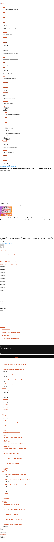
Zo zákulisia (5, 150)
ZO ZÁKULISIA (4, 140)
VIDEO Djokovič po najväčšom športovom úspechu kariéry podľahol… (17, 484)
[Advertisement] (27, 228)
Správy (3, 56)
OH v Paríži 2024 (2, 243)
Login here (10, 540)
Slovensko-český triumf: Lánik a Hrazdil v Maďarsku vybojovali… (11, 53)
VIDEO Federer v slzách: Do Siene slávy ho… (8, 152)
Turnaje (3, 111)
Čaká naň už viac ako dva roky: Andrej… (8, 48)
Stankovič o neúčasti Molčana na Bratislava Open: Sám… (13, 369)
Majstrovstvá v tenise (6, 139)
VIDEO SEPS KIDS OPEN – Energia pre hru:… (8, 103)
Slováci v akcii (4, 31)
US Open (4, 109)
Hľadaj (9, 165)
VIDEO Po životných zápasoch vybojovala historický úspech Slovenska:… (18, 479)
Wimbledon (5, 110)
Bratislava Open (6, 136)
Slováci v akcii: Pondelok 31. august (7, 34)
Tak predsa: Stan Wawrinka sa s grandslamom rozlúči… (9, 78)
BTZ (4, 137)
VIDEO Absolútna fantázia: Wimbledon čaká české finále (12, 114)
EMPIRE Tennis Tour (6, 138)
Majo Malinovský (3, 250)
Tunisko (11, 243)
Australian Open (6, 107)
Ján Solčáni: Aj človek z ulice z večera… (10, 374)
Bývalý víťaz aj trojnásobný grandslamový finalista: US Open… (10, 59)
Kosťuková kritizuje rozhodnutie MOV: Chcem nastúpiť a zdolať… (11, 9)
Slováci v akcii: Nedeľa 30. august (6, 335)
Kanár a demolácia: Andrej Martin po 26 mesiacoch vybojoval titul (11, 332)
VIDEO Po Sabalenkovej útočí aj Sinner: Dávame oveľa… (9, 28)
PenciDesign (16, 357)
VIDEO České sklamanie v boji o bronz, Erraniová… (12, 128)
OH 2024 (6, 112)
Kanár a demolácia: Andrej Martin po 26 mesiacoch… (13, 395)
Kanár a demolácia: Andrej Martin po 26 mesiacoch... (9, 273)
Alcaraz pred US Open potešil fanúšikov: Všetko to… (13, 524)
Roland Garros (5, 108)
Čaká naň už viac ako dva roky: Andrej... (7, 289)
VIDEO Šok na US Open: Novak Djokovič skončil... (8, 264)
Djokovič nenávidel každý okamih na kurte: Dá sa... (8, 261)
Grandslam (4, 106)
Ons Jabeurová (7, 243)
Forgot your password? (3, 534)
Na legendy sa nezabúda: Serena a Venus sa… (8, 73)
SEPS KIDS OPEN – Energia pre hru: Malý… (8, 93)
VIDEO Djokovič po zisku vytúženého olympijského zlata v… (13, 133)
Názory (4, 7)
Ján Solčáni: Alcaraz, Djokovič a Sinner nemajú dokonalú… (10, 23)
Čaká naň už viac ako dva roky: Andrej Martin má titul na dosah (10, 338)
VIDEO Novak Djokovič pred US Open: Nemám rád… (13, 427)
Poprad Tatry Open (5, 81)
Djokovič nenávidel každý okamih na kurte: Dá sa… (9, 142)
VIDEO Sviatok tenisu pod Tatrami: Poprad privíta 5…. (9, 98)
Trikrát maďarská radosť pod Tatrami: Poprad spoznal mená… (14, 448)
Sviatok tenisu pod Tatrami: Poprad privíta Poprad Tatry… (14, 443)
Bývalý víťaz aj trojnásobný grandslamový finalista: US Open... (10, 270)
